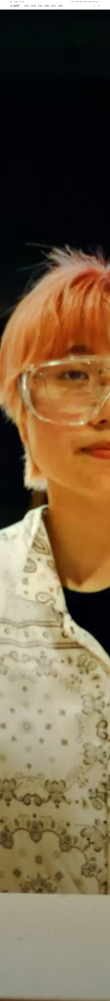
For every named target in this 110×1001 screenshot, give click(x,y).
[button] (26, 6)
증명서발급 (90, 1)
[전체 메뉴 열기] (99, 6)
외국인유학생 (21, 1)
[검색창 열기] (94, 6)
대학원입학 (16, 1)
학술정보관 (81, 1)
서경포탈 (76, 1)
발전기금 (85, 1)
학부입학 (10, 1)
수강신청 (72, 1)
